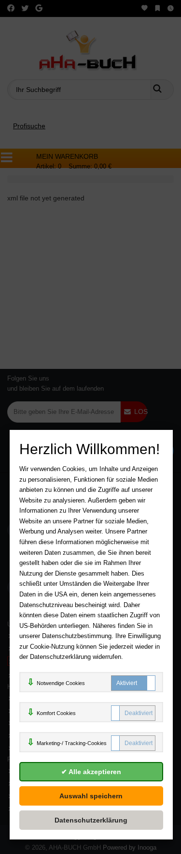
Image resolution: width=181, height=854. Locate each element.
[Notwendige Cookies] (133, 683)
